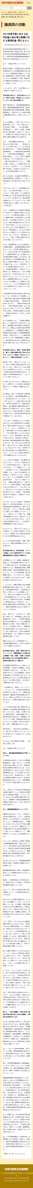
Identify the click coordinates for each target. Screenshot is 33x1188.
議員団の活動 (12, 12)
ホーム (3, 12)
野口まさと (22, 12)
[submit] (29, 8)
